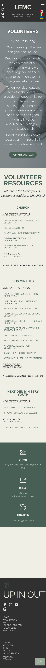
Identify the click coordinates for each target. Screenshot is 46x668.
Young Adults (11, 653)
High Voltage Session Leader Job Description (22, 315)
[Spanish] (42, 14)
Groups (7, 643)
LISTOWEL (23, 459)
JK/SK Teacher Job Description (21, 340)
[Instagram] (10, 604)
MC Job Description (14, 228)
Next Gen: (8, 645)
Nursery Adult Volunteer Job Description (20, 302)
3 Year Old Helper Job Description (23, 358)
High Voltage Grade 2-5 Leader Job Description (23, 322)
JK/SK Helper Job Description (20, 353)
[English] (42, 11)
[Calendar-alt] (5, 609)
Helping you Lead (12, 625)
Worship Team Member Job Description (18, 246)
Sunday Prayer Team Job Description (17, 239)
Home (6, 617)
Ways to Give (10, 620)
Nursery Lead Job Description (20, 308)
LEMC (23, 7)
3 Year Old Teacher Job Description (17, 347)
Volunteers (9, 628)
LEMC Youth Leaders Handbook (21, 427)
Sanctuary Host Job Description (22, 233)
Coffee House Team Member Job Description (21, 222)
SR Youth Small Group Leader (20, 408)
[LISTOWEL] (23, 452)
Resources (9, 630)
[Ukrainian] (42, 17)
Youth (6, 650)
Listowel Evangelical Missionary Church (23, 15)
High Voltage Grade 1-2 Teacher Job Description (21, 329)
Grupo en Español (8, 658)
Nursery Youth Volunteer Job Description (21, 295)
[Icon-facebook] (5, 604)
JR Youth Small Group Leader (20, 413)
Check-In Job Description (18, 335)
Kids (5, 648)
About (6, 622)
